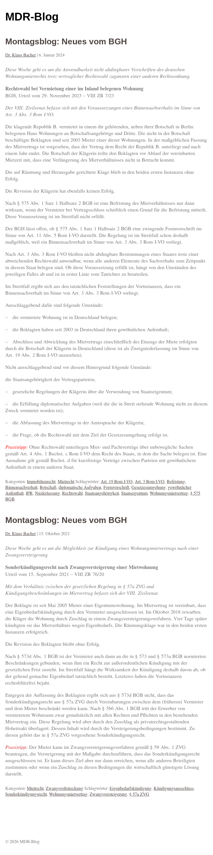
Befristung (176, 481)
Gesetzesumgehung (148, 487)
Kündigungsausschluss (174, 788)
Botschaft (48, 487)
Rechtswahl (72, 493)
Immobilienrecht (41, 481)
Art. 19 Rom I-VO (117, 481)
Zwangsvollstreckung (64, 788)
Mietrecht (66, 481)
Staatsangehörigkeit (102, 493)
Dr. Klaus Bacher (20, 55)
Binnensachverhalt (21, 487)
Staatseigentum (134, 493)
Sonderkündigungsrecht (26, 794)
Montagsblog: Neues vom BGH (66, 41)
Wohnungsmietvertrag (169, 493)
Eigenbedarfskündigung (130, 788)
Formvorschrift (116, 487)
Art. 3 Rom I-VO (149, 481)
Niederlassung (47, 493)
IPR (29, 493)
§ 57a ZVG (139, 794)
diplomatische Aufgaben (80, 487)
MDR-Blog (32, 17)
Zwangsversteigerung (108, 794)
